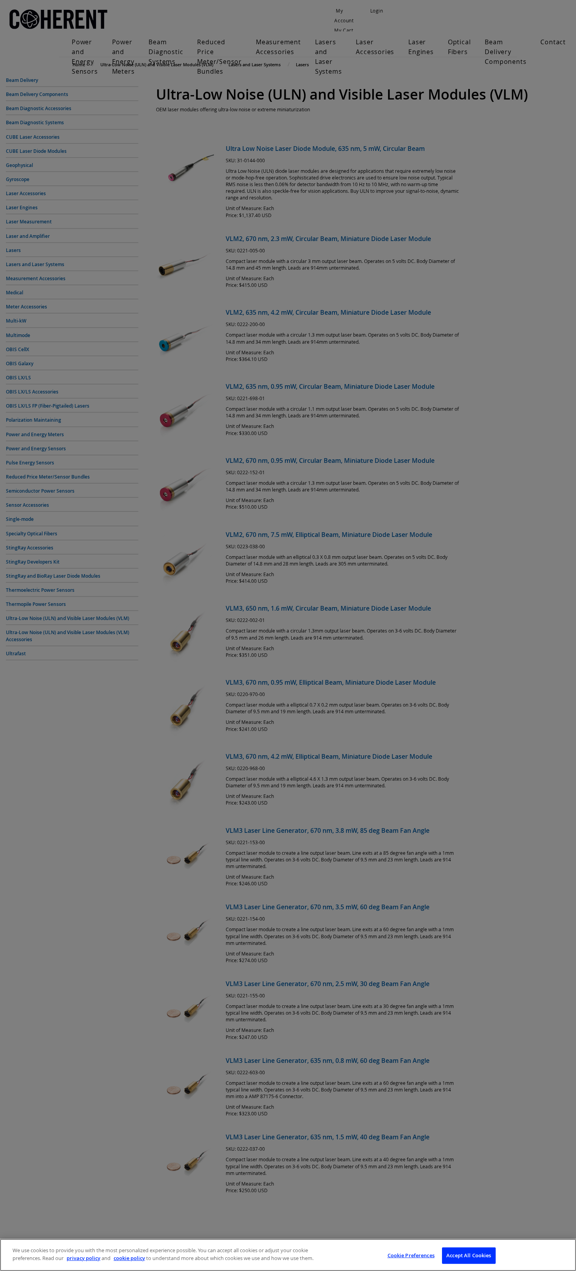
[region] (288, 1255)
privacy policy (83, 1257)
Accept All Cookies (468, 1255)
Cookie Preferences (411, 1255)
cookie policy (129, 1257)
